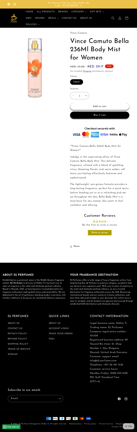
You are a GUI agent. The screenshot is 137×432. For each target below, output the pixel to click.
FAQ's (52, 339)
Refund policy (75, 424)
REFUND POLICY (17, 339)
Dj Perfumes (24, 424)
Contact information (120, 427)
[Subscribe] (59, 398)
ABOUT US (14, 323)
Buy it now (100, 115)
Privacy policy (90, 424)
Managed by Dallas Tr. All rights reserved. (48, 424)
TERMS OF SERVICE (19, 349)
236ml (76, 82)
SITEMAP (13, 354)
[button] (79, 12)
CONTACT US (15, 328)
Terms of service (106, 424)
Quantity (74, 89)
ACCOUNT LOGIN (59, 328)
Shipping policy (122, 424)
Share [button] (76, 246)
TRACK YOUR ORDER (61, 334)
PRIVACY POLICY (17, 334)
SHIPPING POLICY (18, 344)
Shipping (87, 71)
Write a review (100, 233)
